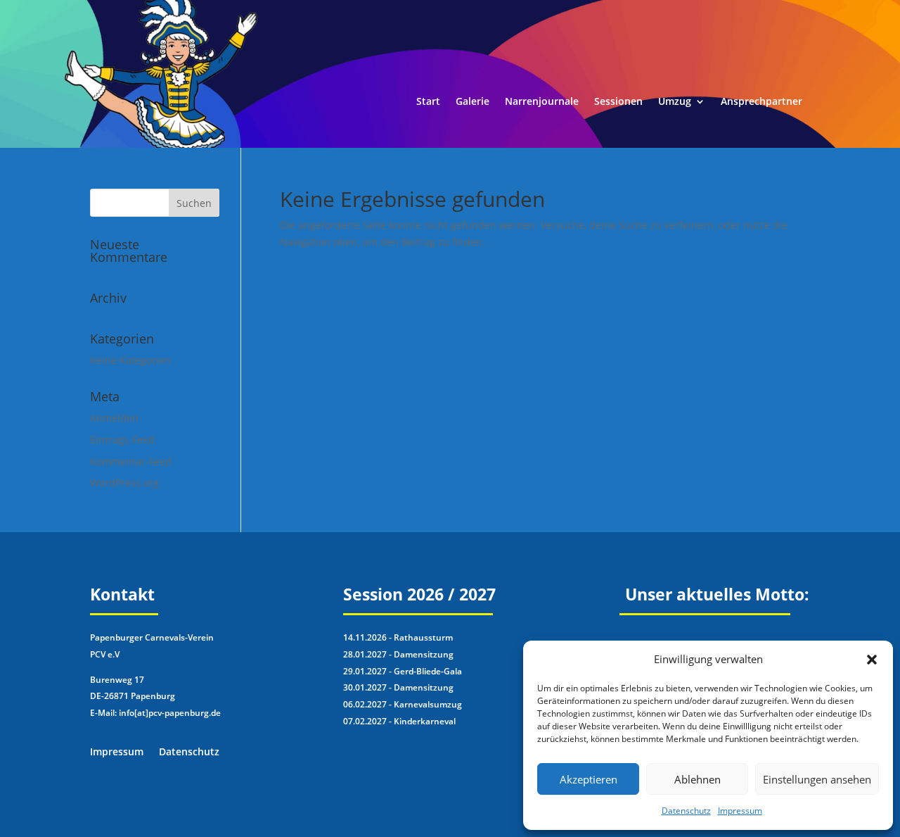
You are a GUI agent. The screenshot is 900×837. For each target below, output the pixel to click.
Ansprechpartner (761, 102)
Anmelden (114, 417)
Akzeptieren (588, 779)
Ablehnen (697, 779)
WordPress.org (124, 482)
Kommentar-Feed (131, 461)
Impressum (740, 811)
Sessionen (618, 102)
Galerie (472, 102)
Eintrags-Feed (122, 439)
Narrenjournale (542, 102)
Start (428, 102)
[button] (872, 660)
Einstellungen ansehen (817, 779)
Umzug (674, 102)
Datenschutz (686, 811)
